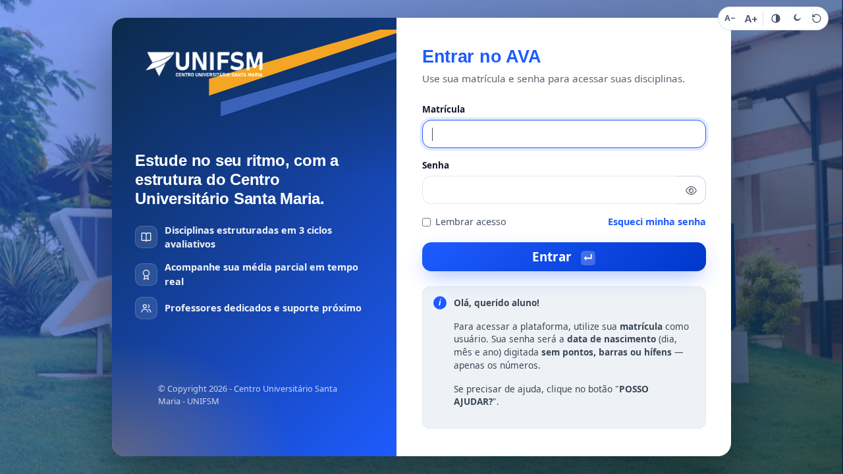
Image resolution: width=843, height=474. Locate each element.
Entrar (562, 256)
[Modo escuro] (796, 18)
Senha (435, 165)
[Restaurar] (817, 18)
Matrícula (443, 109)
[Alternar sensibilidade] (691, 190)
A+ (751, 19)
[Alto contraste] (776, 18)
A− (730, 18)
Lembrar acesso (470, 221)
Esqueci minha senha (657, 221)
